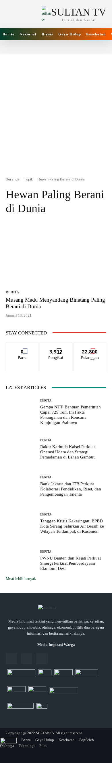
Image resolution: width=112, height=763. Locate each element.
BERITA (12, 292)
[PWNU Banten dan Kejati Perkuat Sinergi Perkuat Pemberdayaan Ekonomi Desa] (21, 560)
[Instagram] (26, 658)
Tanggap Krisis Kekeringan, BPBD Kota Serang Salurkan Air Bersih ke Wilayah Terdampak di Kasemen (72, 526)
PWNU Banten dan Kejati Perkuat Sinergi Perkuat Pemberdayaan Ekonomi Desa (70, 563)
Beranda (13, 179)
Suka (22, 347)
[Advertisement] (56, 110)
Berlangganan (90, 347)
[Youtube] (41, 658)
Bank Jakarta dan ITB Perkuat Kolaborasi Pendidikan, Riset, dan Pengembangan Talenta (70, 489)
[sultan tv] (56, 608)
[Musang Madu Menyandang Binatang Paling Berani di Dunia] (56, 254)
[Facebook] (11, 658)
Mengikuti (56, 347)
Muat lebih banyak (21, 578)
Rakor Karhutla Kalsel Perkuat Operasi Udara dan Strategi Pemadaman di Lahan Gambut (67, 451)
